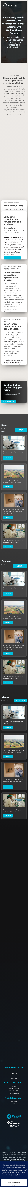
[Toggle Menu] (25, 5)
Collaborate (14, 1073)
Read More (8, 458)
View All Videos (20, 700)
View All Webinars (20, 566)
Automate (14, 1078)
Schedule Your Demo (8, 401)
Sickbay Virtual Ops (14, 1091)
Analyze (14, 1075)
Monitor (14, 1071)
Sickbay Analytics (14, 1093)
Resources (14, 1101)
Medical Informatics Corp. (14, 1098)
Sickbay (14, 1086)
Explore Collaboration (12, 258)
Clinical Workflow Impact (14, 1068)
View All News (21, 430)
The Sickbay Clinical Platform (14, 1083)
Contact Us (14, 1103)
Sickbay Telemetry (14, 1088)
